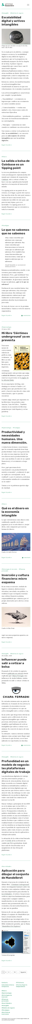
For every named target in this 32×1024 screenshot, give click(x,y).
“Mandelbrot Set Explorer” (11, 926)
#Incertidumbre (6, 866)
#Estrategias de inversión (9, 569)
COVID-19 (9, 841)
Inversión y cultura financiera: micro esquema (15, 578)
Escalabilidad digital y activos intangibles (13, 21)
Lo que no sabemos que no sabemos (15, 231)
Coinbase (5, 179)
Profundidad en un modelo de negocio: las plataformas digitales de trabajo (16, 766)
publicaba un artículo (15, 673)
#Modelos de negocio (16, 13)
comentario (26, 557)
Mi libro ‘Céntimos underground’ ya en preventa (16, 336)
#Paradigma (5, 225)
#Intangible (5, 13)
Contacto (5, 982)
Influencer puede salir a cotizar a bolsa (14, 663)
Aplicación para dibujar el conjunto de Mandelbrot (15, 874)
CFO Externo (20, 982)
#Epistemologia (6, 327)
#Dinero (4, 156)
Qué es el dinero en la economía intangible (15, 512)
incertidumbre (7, 894)
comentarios (26, 315)
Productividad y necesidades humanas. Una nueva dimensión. (14, 437)
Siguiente (23, 972)
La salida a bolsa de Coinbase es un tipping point (16, 164)
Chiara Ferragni (18, 676)
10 (14, 972)
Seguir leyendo (6, 145)
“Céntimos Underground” (20, 884)
